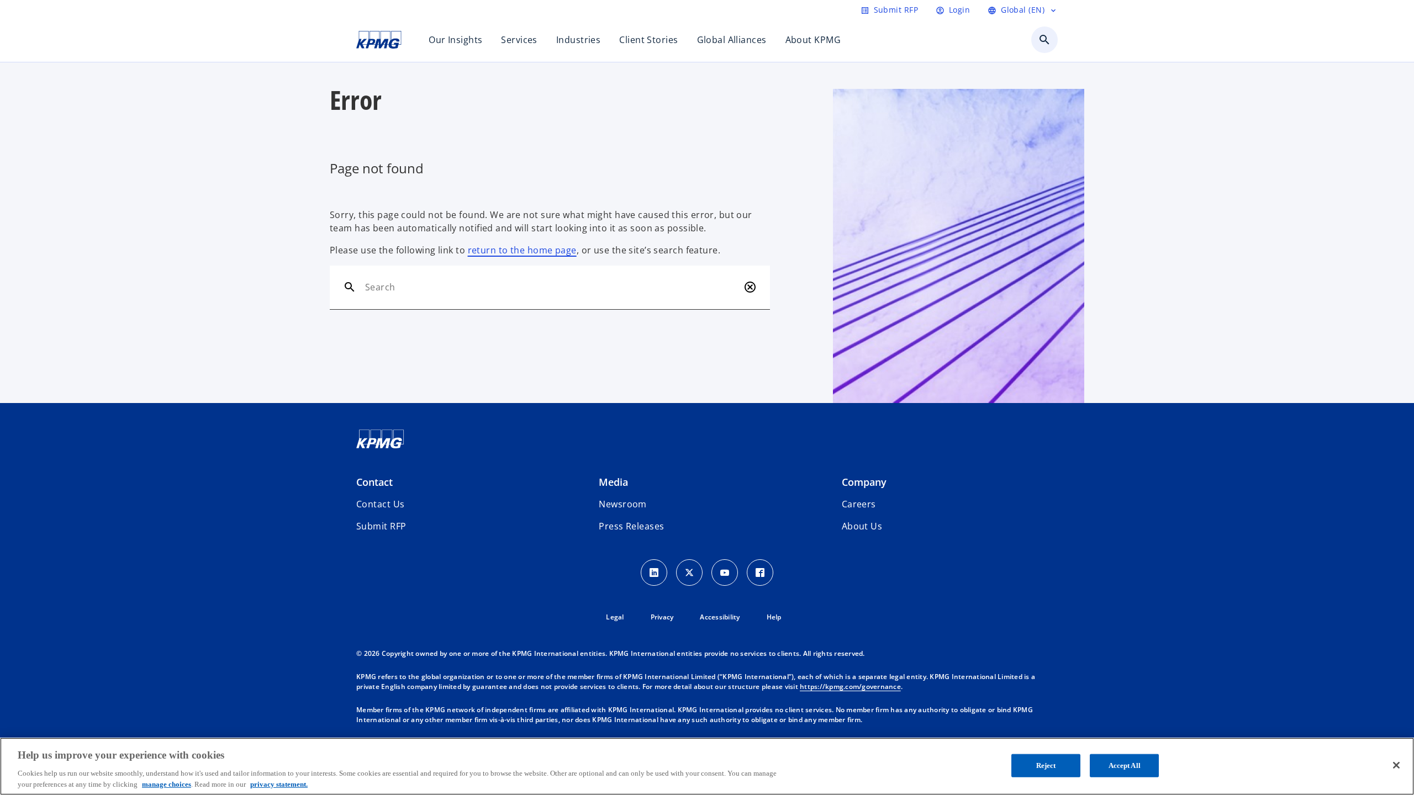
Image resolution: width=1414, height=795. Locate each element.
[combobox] (552, 287)
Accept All (1125, 765)
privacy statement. (279, 784)
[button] (381, 526)
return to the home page (522, 250)
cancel (750, 287)
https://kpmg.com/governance (850, 686)
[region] (707, 766)
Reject (1046, 765)
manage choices (166, 784)
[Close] (1396, 765)
